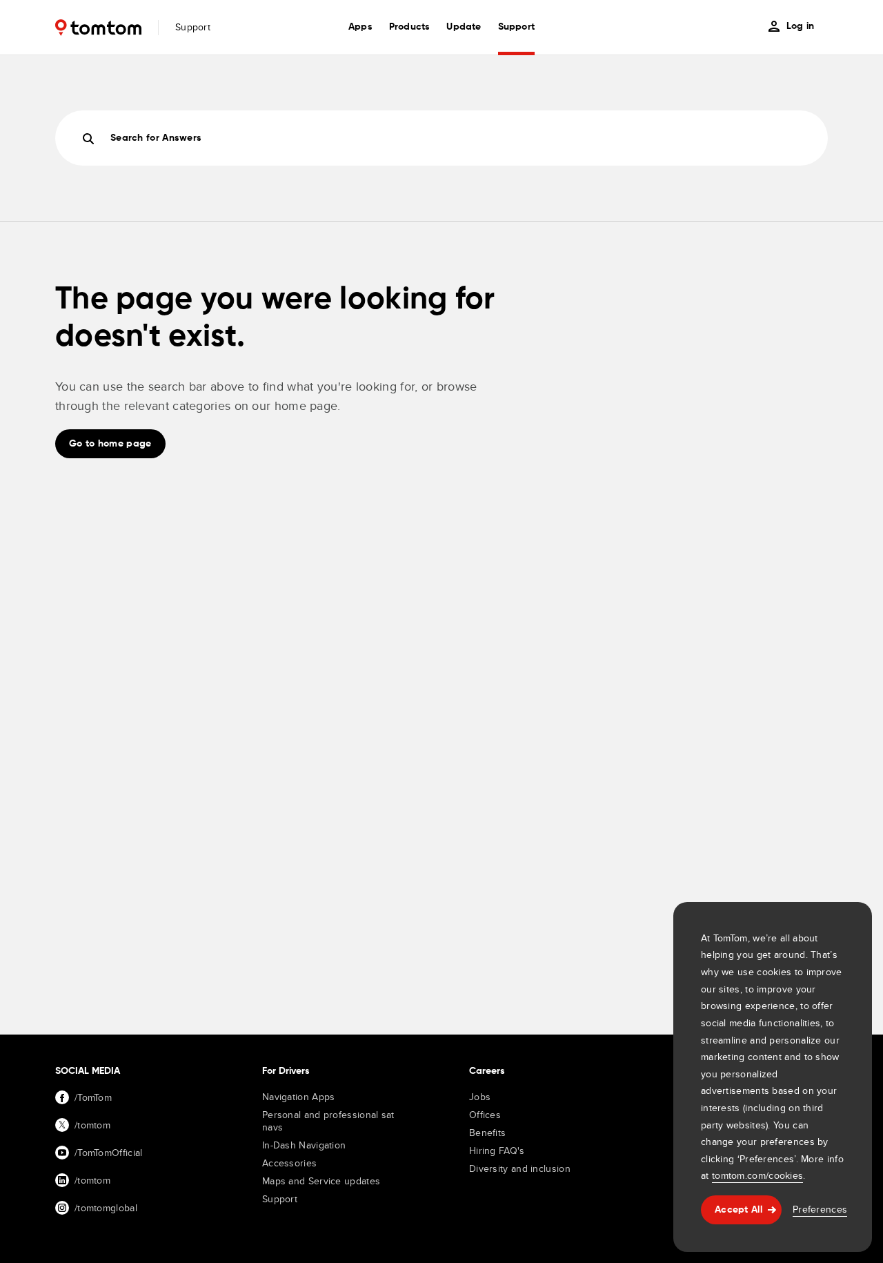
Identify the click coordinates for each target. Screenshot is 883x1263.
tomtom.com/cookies (757, 1175)
